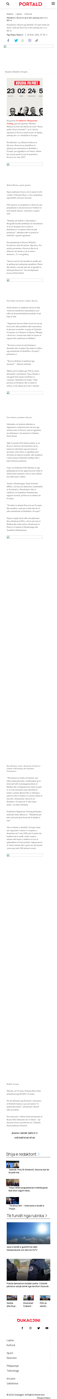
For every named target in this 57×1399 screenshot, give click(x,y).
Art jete (11, 1378)
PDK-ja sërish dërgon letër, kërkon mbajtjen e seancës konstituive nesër (45, 1305)
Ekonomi (12, 1358)
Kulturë (11, 1345)
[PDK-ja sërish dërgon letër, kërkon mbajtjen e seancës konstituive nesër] (45, 1298)
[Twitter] (15, 41)
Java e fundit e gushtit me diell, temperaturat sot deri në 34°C (22, 1248)
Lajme (19, 13)
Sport (10, 1353)
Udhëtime (12, 1383)
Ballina (10, 13)
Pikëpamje (13, 1365)
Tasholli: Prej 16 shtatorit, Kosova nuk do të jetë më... (29, 1171)
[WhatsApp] (22, 41)
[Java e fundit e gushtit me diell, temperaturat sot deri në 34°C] (28, 1233)
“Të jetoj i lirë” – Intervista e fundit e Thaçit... (26, 1207)
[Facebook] (8, 41)
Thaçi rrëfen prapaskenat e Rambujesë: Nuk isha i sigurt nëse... (28, 1189)
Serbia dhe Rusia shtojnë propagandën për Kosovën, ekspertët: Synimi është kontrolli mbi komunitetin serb (12, 1305)
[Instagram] (30, 1328)
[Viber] (29, 41)
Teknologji (13, 1370)
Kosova (28, 13)
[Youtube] (47, 1328)
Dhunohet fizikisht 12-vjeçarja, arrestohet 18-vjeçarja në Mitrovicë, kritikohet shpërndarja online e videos (28, 1305)
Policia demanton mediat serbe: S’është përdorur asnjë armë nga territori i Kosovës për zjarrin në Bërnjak (28, 1285)
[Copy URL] (36, 41)
